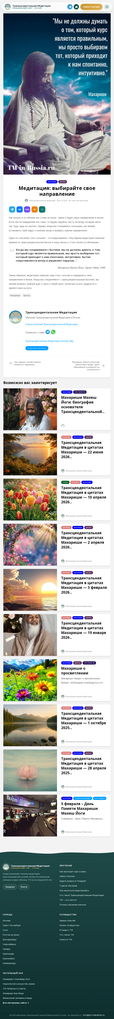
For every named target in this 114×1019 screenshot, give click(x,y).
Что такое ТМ (80, 392)
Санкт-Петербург (12, 925)
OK (34, 209)
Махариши (52, 182)
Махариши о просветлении (74, 670)
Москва (6, 920)
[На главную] (6, 867)
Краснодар (8, 953)
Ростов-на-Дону (11, 934)
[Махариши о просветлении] (30, 680)
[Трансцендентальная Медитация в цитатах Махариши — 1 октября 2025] (30, 725)
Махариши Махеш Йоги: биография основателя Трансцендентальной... (83, 404)
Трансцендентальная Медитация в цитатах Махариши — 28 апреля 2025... (83, 765)
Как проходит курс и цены (73, 871)
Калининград (9, 963)
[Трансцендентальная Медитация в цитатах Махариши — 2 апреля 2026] (30, 544)
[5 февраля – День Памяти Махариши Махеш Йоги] (30, 815)
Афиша (65, 482)
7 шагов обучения (68, 885)
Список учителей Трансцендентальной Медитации (51, 324)
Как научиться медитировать (74, 890)
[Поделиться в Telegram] (12, 209)
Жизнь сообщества (69, 925)
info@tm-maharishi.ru (94, 1015)
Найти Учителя (91, 7)
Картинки (66, 437)
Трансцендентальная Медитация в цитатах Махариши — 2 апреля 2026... (82, 539)
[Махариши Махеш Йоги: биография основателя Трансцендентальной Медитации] (30, 409)
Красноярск (9, 958)
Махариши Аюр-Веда (13, 993)
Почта (24, 887)
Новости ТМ (66, 939)
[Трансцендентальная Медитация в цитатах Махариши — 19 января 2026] (30, 635)
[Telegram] (70, 6)
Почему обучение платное (73, 904)
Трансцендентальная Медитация (42, 201)
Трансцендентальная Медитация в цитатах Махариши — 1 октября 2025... (83, 720)
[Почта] (76, 6)
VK (19, 209)
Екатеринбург (10, 939)
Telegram (10, 887)
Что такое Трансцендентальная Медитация (82, 895)
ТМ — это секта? (68, 900)
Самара (6, 949)
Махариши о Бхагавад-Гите (16, 979)
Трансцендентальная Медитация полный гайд (49, 341)
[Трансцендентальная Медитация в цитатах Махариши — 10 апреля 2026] (30, 499)
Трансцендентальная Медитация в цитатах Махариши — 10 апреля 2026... (83, 494)
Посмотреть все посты (37, 348)
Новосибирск (9, 944)
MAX (27, 209)
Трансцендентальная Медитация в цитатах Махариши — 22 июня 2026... (82, 449)
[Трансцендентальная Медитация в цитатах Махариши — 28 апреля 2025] (30, 770)
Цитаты (62, 182)
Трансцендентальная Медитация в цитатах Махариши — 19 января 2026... (83, 630)
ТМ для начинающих (83, 798)
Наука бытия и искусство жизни (19, 983)
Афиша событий (67, 920)
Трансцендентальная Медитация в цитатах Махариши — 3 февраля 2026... (84, 585)
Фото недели (99, 798)
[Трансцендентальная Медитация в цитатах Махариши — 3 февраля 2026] (30, 589)
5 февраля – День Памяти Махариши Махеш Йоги (79, 808)
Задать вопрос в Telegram (73, 881)
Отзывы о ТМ (66, 930)
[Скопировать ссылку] (42, 209)
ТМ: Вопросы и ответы (14, 988)
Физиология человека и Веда (17, 998)
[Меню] (107, 7)
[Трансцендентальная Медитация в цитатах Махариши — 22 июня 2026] (30, 454)
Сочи (5, 930)
